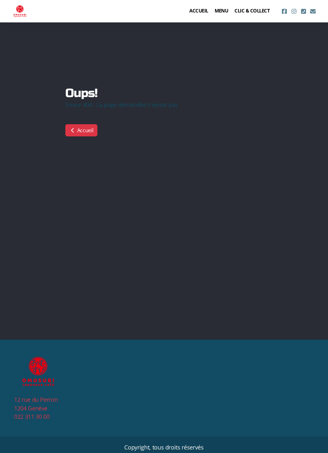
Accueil (84, 130)
